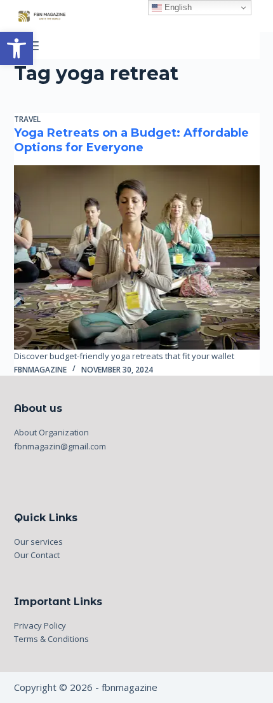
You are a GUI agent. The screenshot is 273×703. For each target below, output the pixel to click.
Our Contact (37, 555)
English (177, 7)
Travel (27, 119)
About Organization (51, 432)
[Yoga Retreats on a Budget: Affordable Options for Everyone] (137, 257)
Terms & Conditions (51, 639)
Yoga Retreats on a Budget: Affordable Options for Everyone (131, 140)
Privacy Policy (40, 625)
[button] (16, 48)
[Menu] (33, 45)
